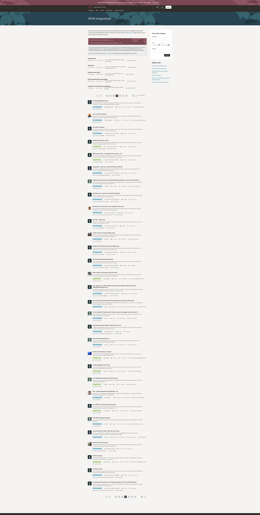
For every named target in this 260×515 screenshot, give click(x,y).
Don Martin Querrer (108, 331)
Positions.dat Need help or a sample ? (102, 351)
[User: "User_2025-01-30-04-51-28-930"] (90, 168)
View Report (156, 2)
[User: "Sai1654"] (90, 234)
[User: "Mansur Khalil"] (90, 393)
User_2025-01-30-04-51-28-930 (111, 173)
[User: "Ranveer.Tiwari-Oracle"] (90, 208)
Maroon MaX (106, 462)
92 (126, 95)
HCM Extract (91, 65)
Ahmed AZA (141, 107)
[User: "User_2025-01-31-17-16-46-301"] (90, 142)
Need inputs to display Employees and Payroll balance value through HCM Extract (113, 300)
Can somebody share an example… (118, 66)
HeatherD (106, 358)
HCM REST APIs (92, 58)
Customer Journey (118, 10)
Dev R (105, 318)
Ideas (97, 10)
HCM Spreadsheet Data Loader (100, 100)
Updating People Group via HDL (101, 140)
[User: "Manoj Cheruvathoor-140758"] (90, 261)
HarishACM (108, 82)
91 (123, 95)
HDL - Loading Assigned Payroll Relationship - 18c (105, 391)
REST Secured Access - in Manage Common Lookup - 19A (107, 153)
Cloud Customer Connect (100, 7)
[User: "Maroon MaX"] (90, 457)
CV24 (105, 437)
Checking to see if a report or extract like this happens (106, 193)
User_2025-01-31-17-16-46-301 (110, 146)
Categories (91, 10)
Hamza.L (101, 162)
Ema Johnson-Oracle (104, 267)
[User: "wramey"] (90, 181)
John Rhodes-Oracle (141, 462)
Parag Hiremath (109, 75)
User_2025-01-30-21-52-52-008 (111, 475)
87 (110, 95)
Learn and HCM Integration (99, 114)
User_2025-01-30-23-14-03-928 (111, 199)
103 (133, 95)
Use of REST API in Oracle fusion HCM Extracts (104, 404)
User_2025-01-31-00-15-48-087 (111, 488)
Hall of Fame (109, 10)
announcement (109, 53)
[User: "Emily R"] (90, 366)
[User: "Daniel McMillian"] (90, 102)
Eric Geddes (101, 254)
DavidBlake (101, 135)
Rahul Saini (137, 186)
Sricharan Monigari (103, 295)
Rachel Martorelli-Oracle (104, 175)
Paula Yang (106, 278)
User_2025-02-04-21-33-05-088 (110, 159)
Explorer (107, 88)
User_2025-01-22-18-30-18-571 (105, 214)
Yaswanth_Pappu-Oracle (140, 358)
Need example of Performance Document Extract (105, 272)
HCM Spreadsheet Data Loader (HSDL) (98, 79)
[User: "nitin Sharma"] (90, 406)
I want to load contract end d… (117, 73)
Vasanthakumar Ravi (109, 448)
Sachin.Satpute (102, 450)
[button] (142, 95)
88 (113, 95)
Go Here (112, 40)
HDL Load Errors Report (98, 127)
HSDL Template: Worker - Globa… (117, 80)
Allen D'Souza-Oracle (104, 201)
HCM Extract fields (97, 469)
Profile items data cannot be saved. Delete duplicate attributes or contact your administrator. (116, 180)
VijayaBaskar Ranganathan (105, 333)
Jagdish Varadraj (141, 120)
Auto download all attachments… (117, 59)
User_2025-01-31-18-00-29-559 (111, 226)
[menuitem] (162, 7)
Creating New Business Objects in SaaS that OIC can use (107, 325)
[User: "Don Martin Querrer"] (90, 327)
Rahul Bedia (102, 228)
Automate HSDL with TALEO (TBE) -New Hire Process (106, 431)
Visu (105, 306)
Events (102, 10)
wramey (106, 186)
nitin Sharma (106, 410)
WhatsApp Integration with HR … (117, 87)
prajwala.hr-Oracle (139, 278)
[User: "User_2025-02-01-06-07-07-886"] (90, 287)
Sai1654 (106, 239)
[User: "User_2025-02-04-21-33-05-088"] (90, 155)
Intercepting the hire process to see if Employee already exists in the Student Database (115, 482)
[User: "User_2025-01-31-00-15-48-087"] (90, 483)
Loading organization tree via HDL (101, 365)
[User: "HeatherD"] (90, 353)
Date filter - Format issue (99, 219)
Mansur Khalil (107, 397)
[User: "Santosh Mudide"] (90, 115)
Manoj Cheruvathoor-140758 (110, 265)
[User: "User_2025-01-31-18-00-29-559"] (90, 221)
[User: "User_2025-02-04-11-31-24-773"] (90, 128)
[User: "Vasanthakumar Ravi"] (90, 444)
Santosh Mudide (108, 120)
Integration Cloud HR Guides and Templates (99, 86)
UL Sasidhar (108, 61)
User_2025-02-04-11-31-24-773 (111, 133)
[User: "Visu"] (90, 302)
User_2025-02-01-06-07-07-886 (111, 293)
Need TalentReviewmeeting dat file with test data (105, 378)
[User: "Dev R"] (90, 313)
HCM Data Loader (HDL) (94, 72)
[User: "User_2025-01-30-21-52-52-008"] (90, 470)
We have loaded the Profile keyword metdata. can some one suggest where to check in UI (115, 312)
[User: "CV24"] (90, 432)
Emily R (105, 371)
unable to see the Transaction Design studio (104, 233)
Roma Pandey (102, 148)
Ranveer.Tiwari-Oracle (109, 212)
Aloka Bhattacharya (110, 68)
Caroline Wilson (138, 371)
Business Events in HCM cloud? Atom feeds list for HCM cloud (108, 206)
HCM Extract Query (97, 455)
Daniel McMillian (108, 107)
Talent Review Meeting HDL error (101, 338)
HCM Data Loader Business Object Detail (103, 259)
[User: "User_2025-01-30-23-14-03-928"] (90, 195)
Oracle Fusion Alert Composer (100, 442)
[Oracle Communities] (157, 7)
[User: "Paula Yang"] (90, 274)
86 (107, 95)
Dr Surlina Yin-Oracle (137, 424)
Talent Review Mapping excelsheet (101, 417)
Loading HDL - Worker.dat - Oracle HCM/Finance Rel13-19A (107, 167)
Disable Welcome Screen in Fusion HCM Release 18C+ (106, 246)
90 (120, 95)
